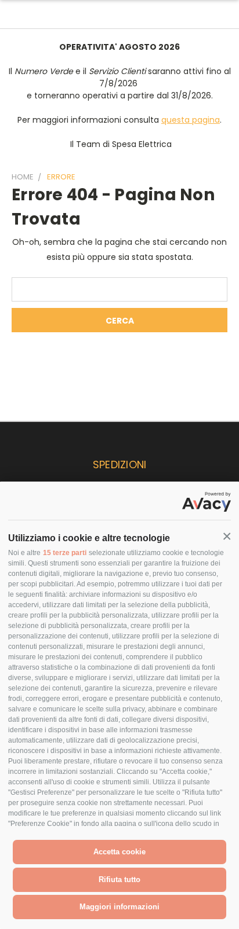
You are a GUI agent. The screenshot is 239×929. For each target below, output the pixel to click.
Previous (18, 917)
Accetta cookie (119, 851)
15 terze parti (64, 553)
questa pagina (190, 120)
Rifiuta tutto (119, 879)
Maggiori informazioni (119, 906)
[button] (227, 537)
